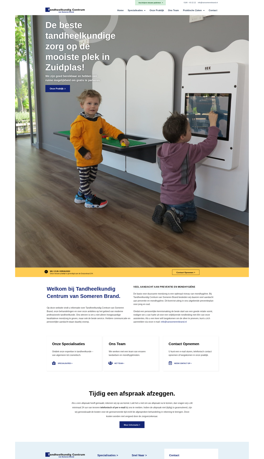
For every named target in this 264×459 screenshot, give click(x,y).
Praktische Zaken (192, 10)
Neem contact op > (183, 363)
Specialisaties (135, 10)
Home (120, 10)
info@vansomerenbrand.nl (208, 3)
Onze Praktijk (157, 10)
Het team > (119, 363)
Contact (213, 10)
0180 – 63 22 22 (190, 3)
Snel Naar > (139, 455)
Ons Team (173, 10)
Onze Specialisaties (68, 344)
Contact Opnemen (184, 344)
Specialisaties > (65, 363)
